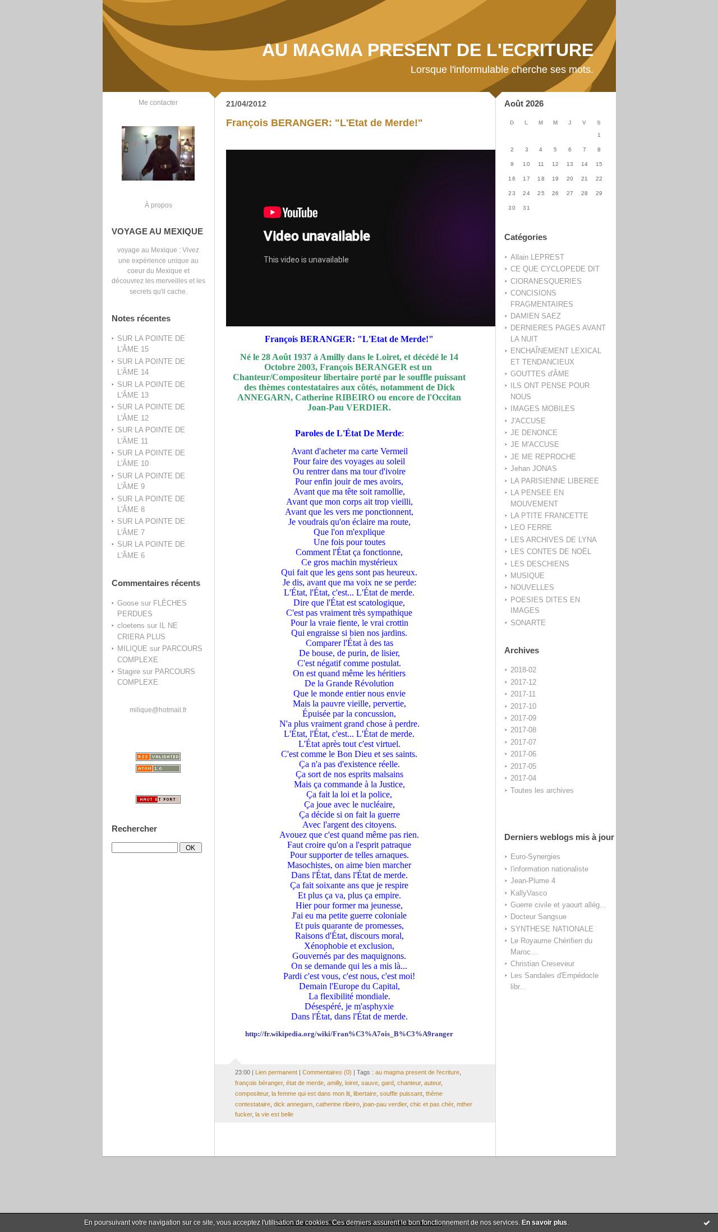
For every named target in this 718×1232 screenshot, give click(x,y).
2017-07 (523, 742)
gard (387, 1082)
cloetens (131, 625)
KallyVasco (528, 893)
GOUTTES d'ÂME (539, 374)
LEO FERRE (531, 527)
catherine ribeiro (338, 1104)
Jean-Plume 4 (532, 880)
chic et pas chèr (431, 1104)
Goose (128, 603)
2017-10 (523, 706)
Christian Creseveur (542, 963)
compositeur (251, 1093)
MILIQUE (132, 648)
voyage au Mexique (147, 249)
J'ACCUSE (528, 421)
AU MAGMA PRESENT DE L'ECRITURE (427, 50)
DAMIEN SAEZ (535, 316)
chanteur (409, 1082)
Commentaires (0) (327, 1072)
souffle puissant (401, 1093)
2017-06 (523, 754)
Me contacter (158, 102)
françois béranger (259, 1082)
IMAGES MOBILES (542, 408)
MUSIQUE (527, 575)
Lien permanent (276, 1072)
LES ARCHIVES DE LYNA (553, 540)
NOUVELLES (532, 587)
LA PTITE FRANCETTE (549, 515)
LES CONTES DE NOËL (550, 551)
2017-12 (523, 682)
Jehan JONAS (533, 468)
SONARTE (528, 623)
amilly (334, 1082)
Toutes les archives (542, 790)
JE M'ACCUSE (534, 444)
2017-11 (523, 694)
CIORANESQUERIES (546, 281)
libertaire (364, 1093)
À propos (158, 205)
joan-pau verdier (385, 1104)
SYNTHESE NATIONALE (551, 929)
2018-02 (523, 670)
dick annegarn (293, 1104)
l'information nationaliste (549, 869)
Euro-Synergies (535, 856)
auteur (432, 1082)
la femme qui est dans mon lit (310, 1093)
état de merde (305, 1082)
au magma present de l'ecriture (417, 1072)
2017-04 (523, 778)
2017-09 (523, 718)
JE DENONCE (534, 432)
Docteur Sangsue (538, 916)
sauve (369, 1082)
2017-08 (523, 730)
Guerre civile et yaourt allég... (558, 905)
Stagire (128, 671)
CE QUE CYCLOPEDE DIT (555, 269)
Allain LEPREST (537, 257)
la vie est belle (274, 1114)
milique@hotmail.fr (158, 709)
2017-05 (523, 766)
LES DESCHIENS (539, 564)
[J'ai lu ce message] (706, 1222)
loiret (351, 1082)
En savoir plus (544, 1222)
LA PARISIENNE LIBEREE (554, 481)
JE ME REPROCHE (543, 457)
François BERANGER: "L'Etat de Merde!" (324, 122)
